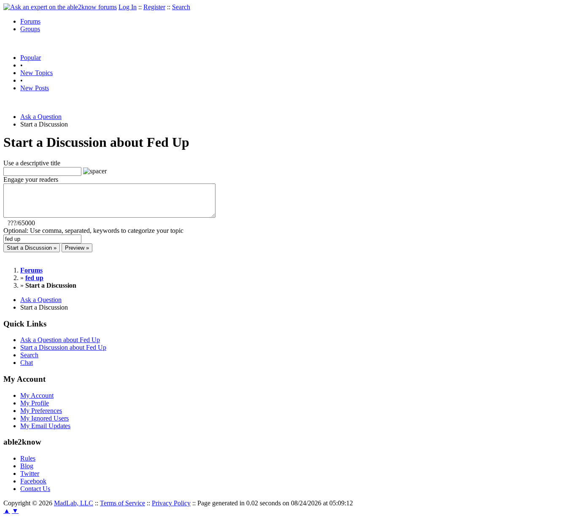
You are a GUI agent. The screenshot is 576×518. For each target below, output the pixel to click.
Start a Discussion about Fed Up (63, 347)
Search (181, 7)
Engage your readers (30, 179)
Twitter (29, 473)
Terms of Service (122, 503)
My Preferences (41, 410)
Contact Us (35, 488)
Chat (26, 362)
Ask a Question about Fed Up (60, 339)
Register (154, 7)
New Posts (34, 88)
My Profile (34, 403)
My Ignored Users (44, 418)
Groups (30, 28)
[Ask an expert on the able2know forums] (60, 7)
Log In (127, 7)
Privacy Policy (171, 503)
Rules (27, 458)
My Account (37, 395)
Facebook (33, 481)
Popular (30, 57)
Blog (26, 465)
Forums (30, 21)
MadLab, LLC (73, 503)
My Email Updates (45, 425)
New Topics (36, 72)
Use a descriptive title (31, 163)
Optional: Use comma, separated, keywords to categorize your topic (93, 230)
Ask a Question (41, 116)
